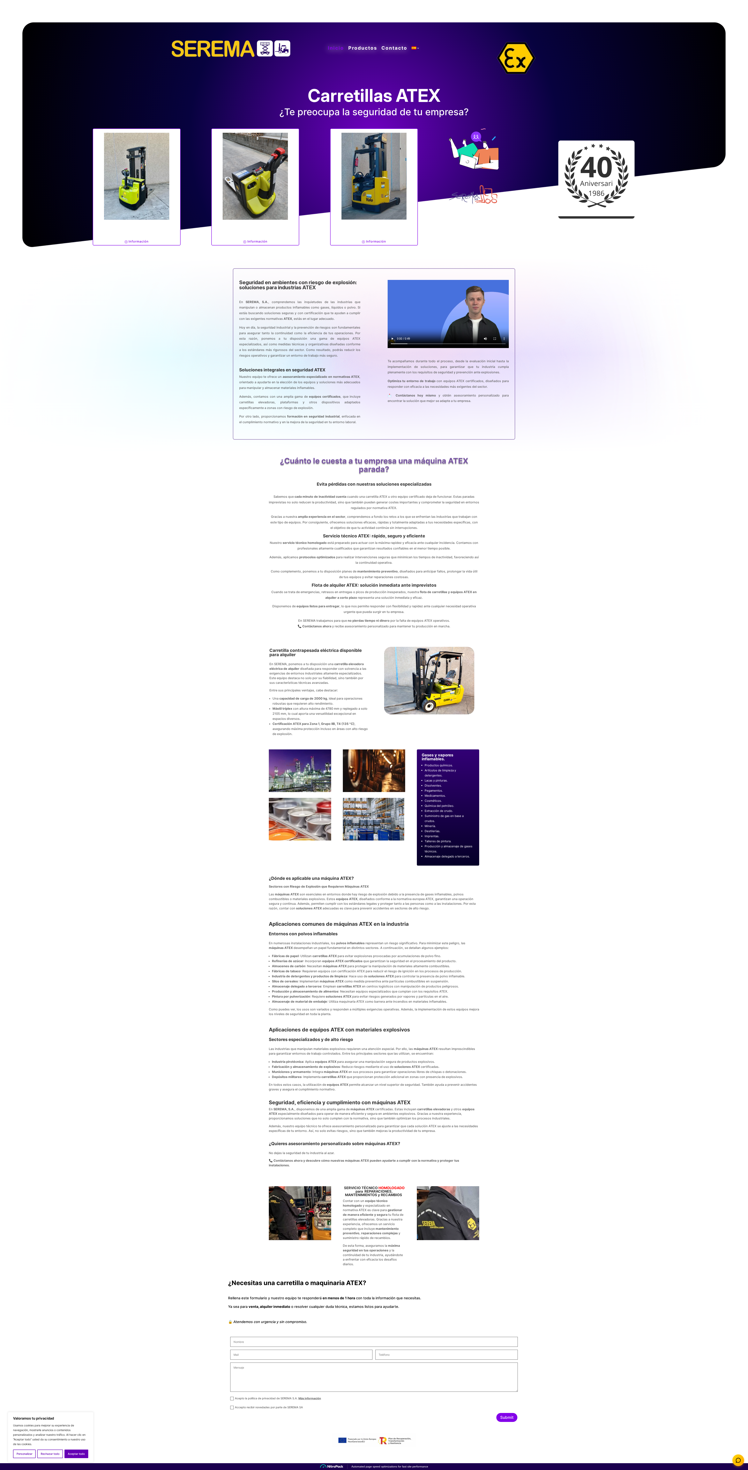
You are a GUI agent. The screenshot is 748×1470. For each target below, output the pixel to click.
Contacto (394, 48)
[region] (51, 1437)
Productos (362, 48)
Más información (309, 1398)
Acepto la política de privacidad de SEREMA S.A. (278, 1398)
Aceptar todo (76, 1453)
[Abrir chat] (738, 1460)
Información (139, 241)
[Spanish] (416, 49)
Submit (506, 1417)
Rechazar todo (50, 1453)
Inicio (336, 48)
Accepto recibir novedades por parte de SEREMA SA (269, 1407)
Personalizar (24, 1453)
